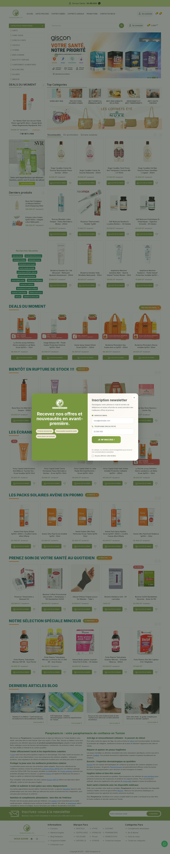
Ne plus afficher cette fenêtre (105, 456)
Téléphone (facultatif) (105, 426)
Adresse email (100, 415)
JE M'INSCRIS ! (106, 439)
